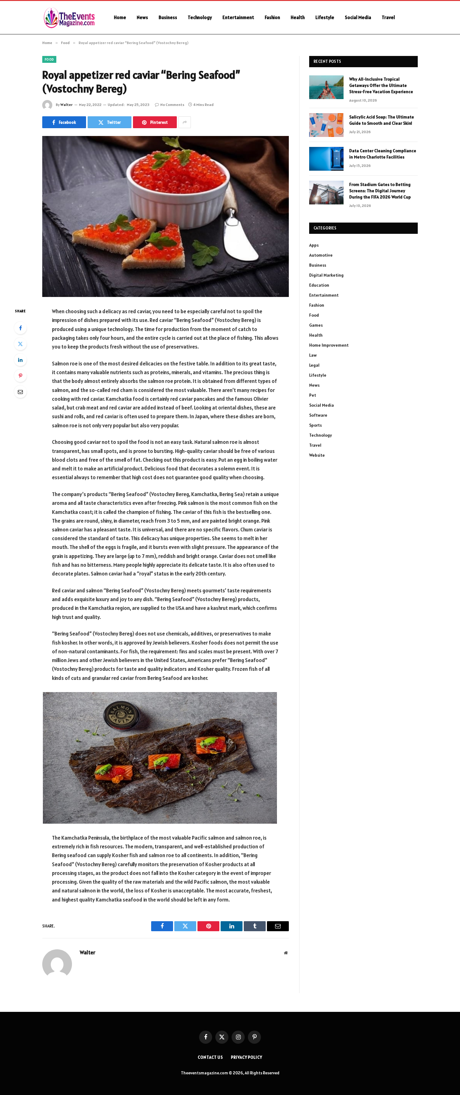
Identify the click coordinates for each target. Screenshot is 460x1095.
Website (317, 455)
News (142, 17)
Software (318, 415)
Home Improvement (329, 345)
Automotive (321, 255)
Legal (314, 365)
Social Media (358, 17)
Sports (315, 425)
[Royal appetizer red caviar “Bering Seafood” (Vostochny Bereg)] (165, 216)
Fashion (272, 17)
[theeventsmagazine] (70, 17)
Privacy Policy (246, 1057)
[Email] (20, 391)
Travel (388, 17)
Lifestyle (324, 17)
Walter (66, 104)
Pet (312, 395)
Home (120, 17)
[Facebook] (20, 328)
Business (168, 17)
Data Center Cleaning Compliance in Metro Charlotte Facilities (382, 154)
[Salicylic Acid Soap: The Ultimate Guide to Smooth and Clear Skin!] (326, 125)
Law (313, 355)
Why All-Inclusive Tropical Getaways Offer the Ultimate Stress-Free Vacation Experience (381, 85)
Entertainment (238, 17)
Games (316, 325)
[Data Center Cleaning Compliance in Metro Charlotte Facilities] (326, 159)
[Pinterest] (20, 375)
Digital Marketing (326, 275)
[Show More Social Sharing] (184, 122)
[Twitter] (20, 344)
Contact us (210, 1057)
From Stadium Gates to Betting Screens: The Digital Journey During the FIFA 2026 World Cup (380, 191)
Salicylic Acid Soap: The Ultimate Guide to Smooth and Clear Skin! (381, 120)
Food (49, 59)
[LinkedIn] (20, 360)
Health (298, 17)
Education (319, 285)
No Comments (172, 104)
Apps (314, 245)
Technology (200, 17)
